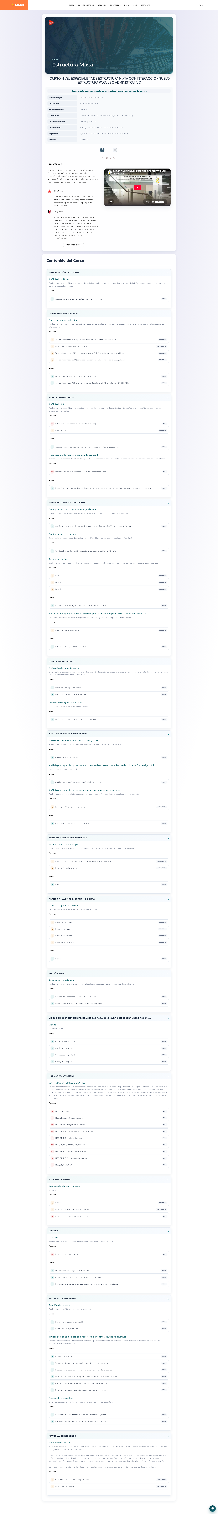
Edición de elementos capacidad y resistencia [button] (111, 997)
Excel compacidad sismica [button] (111, 630)
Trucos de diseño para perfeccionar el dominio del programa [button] (111, 1363)
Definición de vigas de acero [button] (111, 688)
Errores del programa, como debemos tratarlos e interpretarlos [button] (111, 1370)
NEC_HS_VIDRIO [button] (111, 1111)
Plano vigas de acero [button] (111, 942)
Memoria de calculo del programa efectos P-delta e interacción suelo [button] (111, 1376)
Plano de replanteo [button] (111, 922)
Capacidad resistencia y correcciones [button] (111, 823)
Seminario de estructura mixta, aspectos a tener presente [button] (111, 1390)
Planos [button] (111, 959)
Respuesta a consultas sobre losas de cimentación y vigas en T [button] (111, 1415)
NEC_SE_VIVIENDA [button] (111, 1165)
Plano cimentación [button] (111, 936)
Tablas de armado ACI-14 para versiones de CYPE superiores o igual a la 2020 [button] (111, 353)
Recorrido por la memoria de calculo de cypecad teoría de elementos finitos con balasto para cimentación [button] (111, 488)
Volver (201, 5)
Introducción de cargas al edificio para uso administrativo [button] (111, 605)
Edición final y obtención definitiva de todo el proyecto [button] (111, 1003)
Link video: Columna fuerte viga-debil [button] (111, 807)
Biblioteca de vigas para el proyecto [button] (111, 647)
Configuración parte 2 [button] (111, 1055)
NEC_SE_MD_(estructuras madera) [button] (111, 1151)
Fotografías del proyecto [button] (111, 868)
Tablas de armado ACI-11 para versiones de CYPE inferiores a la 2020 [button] (111, 340)
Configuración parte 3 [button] (111, 1061)
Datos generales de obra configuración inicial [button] (111, 376)
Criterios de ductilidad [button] (111, 1041)
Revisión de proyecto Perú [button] (111, 1329)
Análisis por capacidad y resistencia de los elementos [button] (111, 782)
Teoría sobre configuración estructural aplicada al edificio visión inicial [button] (111, 551)
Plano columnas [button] (111, 929)
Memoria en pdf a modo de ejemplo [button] (111, 1216)
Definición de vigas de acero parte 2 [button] (111, 694)
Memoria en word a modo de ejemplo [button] (111, 1209)
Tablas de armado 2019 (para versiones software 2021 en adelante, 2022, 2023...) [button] (111, 360)
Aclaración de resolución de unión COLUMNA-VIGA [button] (111, 1277)
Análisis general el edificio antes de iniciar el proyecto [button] (111, 299)
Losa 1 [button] (111, 576)
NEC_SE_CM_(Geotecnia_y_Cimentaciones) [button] (111, 1131)
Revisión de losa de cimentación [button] (111, 1322)
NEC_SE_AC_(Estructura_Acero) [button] (111, 1118)
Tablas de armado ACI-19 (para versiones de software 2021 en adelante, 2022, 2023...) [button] (111, 383)
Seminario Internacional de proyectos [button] (111, 1480)
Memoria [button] (111, 884)
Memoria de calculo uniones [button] (111, 1254)
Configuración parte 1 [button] (111, 1048)
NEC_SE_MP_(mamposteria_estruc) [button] (111, 1158)
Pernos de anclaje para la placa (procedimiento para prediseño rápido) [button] (111, 1284)
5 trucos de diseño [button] (111, 1356)
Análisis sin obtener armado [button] (111, 757)
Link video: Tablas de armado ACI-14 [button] (111, 346)
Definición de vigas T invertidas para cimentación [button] (111, 719)
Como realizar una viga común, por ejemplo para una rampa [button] (111, 1383)
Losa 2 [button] (111, 582)
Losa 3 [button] (111, 589)
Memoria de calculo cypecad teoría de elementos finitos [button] (111, 472)
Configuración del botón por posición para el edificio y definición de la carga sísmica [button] (111, 526)
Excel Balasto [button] (111, 430)
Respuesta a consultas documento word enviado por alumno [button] (111, 1421)
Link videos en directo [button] (111, 1486)
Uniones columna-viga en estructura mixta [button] (111, 1270)
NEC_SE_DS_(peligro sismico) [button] (111, 1138)
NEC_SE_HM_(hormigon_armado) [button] (111, 1145)
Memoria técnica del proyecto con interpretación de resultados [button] (111, 861)
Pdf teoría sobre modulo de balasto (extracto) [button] (111, 424)
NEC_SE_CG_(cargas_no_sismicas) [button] (111, 1125)
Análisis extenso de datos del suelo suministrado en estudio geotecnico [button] (111, 447)
